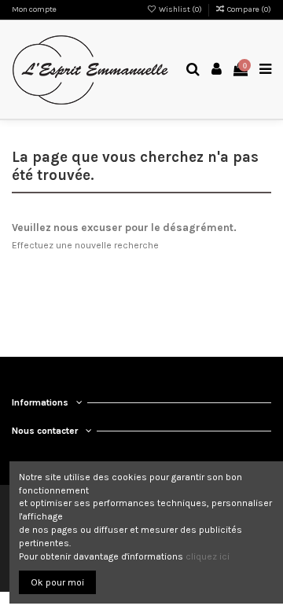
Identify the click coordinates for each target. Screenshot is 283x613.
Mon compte (34, 9)
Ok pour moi (57, 582)
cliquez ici (208, 556)
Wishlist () (180, 9)
